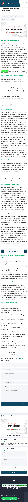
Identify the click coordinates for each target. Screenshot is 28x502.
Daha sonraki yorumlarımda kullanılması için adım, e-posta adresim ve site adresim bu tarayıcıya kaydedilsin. (14, 469)
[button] (9, 498)
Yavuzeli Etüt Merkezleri (14, 435)
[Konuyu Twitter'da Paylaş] (11, 19)
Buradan (22, 358)
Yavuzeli (8, 12)
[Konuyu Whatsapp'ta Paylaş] (13, 19)
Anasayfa (4, 12)
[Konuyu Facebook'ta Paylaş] (9, 19)
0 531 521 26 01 (14, 488)
